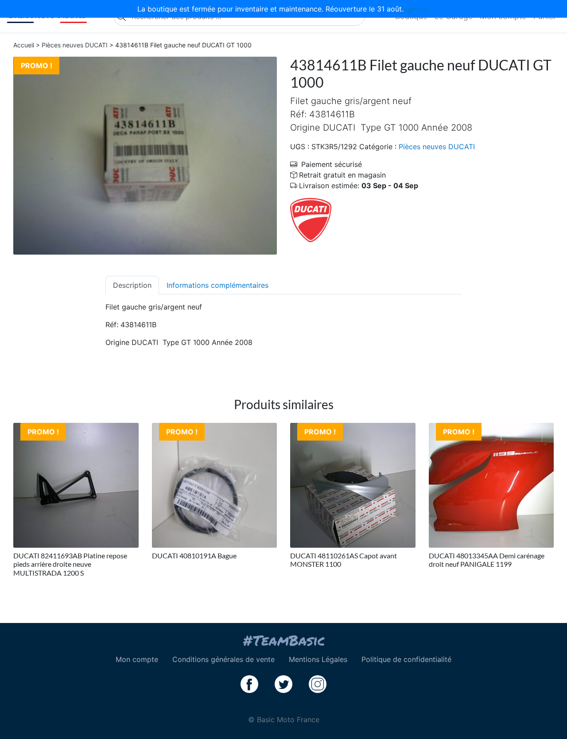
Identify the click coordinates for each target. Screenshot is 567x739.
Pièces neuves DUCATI (75, 45)
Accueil (23, 45)
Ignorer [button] (418, 8)
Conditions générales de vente (223, 659)
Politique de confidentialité (406, 659)
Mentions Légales (318, 659)
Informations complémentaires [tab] (217, 285)
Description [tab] (132, 285)
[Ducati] (310, 219)
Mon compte (137, 659)
